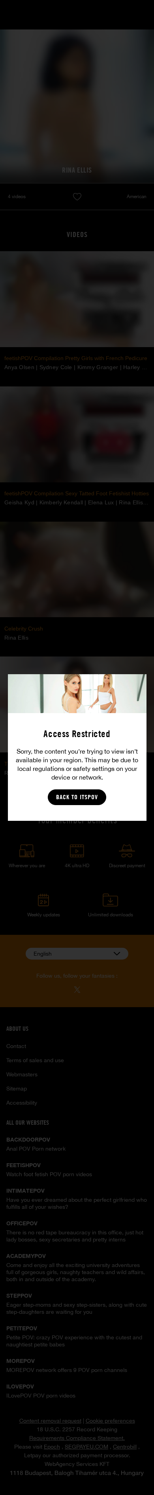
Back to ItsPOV (77, 797)
